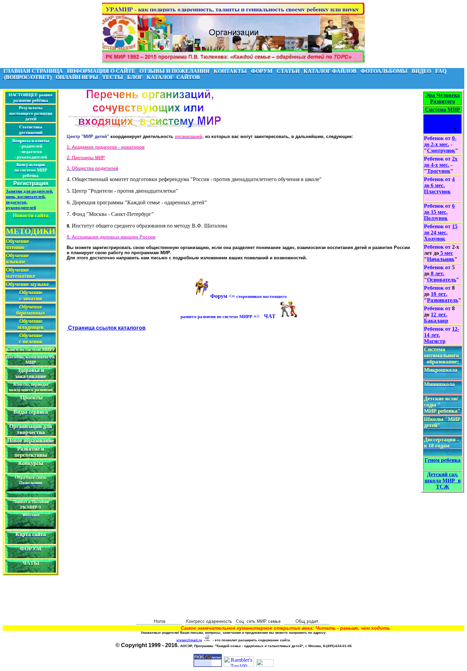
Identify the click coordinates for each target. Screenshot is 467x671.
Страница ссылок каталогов (106, 328)
